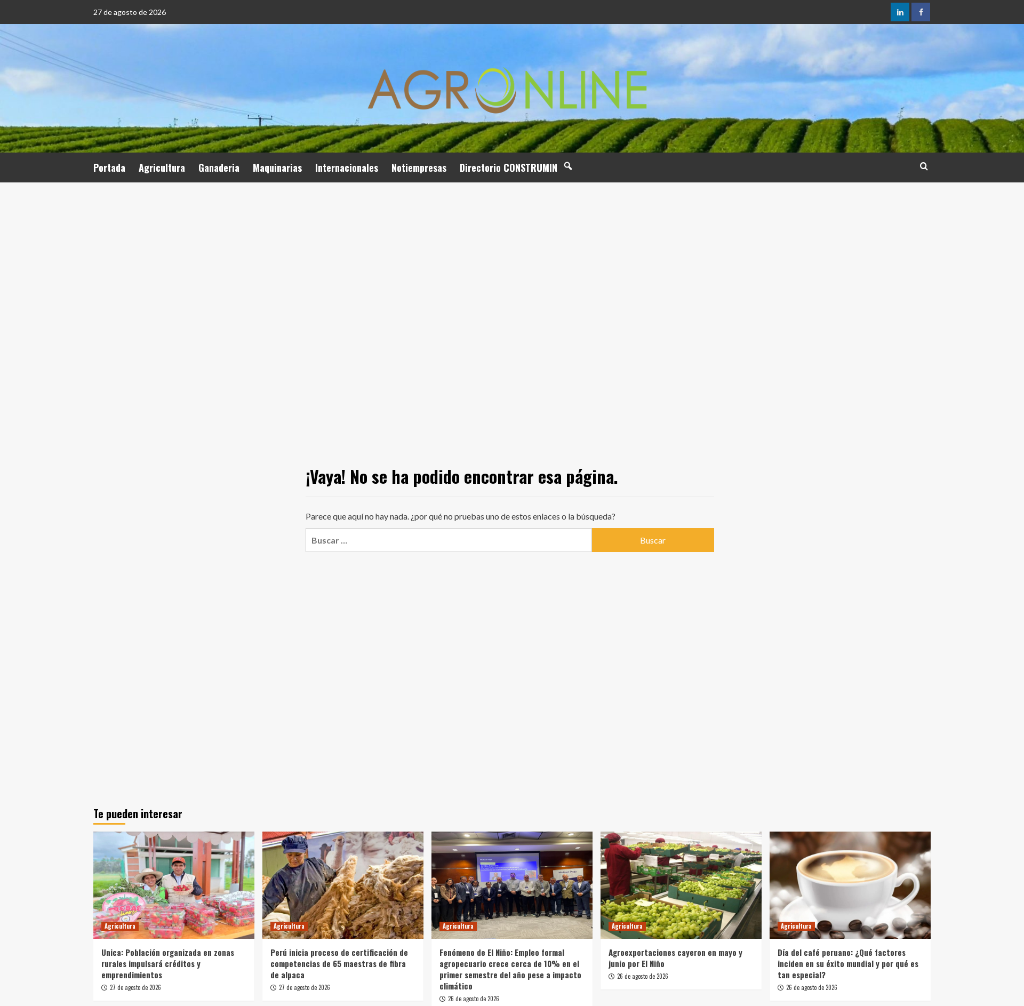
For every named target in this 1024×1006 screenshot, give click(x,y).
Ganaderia (218, 167)
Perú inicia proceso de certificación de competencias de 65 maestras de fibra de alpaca (339, 963)
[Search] (924, 166)
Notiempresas (418, 167)
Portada (109, 167)
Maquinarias (277, 167)
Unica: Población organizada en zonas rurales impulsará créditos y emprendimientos (167, 963)
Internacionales (346, 167)
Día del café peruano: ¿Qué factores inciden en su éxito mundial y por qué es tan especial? (848, 963)
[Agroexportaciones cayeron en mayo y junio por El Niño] (681, 885)
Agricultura (162, 167)
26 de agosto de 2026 (473, 998)
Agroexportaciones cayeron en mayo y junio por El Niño (675, 957)
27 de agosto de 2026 (135, 987)
